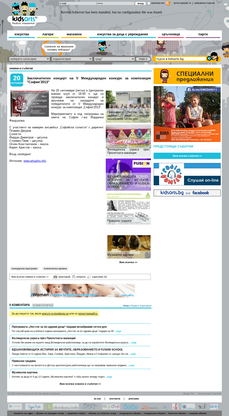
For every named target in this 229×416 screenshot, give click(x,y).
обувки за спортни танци (102, 413)
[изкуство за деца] (27, 13)
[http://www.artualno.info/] (150, 408)
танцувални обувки (154, 413)
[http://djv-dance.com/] (90, 408)
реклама (134, 398)
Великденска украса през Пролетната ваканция (128, 151)
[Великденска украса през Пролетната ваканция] (129, 136)
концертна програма (24, 268)
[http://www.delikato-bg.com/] (165, 408)
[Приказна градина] (129, 208)
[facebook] (187, 195)
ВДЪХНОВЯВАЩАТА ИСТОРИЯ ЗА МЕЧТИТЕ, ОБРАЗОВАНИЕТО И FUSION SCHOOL (128, 181)
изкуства (22, 34)
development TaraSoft (209, 393)
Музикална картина (120, 254)
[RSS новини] (168, 4)
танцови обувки (197, 413)
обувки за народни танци (50, 413)
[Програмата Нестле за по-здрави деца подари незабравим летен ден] (129, 107)
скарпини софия (76, 413)
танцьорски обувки (130, 413)
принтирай (64, 276)
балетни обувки (177, 413)
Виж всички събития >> (187, 155)
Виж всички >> (128, 262)
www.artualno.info (34, 161)
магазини (74, 34)
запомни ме (157, 3)
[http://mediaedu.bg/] (111, 408)
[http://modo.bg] (202, 408)
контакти (114, 398)
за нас (97, 398)
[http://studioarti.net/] (34, 408)
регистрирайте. (88, 313)
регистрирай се (182, 3)
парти (203, 34)
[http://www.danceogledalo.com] (188, 408)
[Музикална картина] (129, 242)
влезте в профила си (55, 313)
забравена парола (204, 3)
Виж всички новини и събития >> (30, 276)
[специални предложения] (187, 83)
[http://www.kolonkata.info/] (63, 408)
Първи (134, 305)
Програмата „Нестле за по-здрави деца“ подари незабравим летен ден (128, 115)
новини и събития (21, 68)
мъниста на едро (23, 413)
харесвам (99, 276)
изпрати (80, 276)
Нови (126, 305)
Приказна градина (119, 220)
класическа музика (55, 268)
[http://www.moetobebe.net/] (130, 408)
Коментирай (43, 305)
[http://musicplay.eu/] (15, 408)
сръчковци (171, 34)
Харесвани (145, 305)
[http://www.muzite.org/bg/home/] (175, 408)
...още (117, 331)
